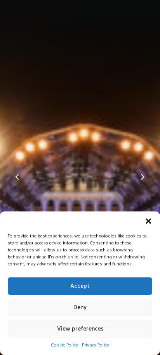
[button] (148, 221)
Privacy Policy (95, 345)
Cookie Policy (64, 345)
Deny (80, 307)
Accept (80, 286)
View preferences (80, 329)
